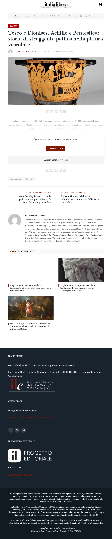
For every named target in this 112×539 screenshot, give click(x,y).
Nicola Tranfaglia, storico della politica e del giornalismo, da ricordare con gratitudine (34, 199)
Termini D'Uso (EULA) (70, 531)
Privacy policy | (38, 531)
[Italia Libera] (56, 4)
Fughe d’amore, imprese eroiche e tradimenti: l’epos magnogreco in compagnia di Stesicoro (77, 288)
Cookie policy (52, 531)
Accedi (65, 159)
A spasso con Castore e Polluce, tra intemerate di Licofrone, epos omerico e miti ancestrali (30, 288)
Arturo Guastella (27, 52)
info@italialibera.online (22, 410)
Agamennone (16, 179)
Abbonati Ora (55, 149)
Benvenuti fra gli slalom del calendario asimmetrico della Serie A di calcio (80, 199)
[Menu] (11, 5)
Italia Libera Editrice (65, 528)
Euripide (29, 179)
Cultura (13, 26)
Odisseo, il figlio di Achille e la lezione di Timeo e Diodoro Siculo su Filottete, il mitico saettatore (30, 326)
